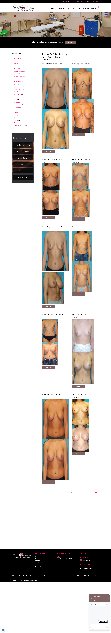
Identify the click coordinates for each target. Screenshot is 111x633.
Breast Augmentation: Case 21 (52, 394)
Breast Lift (16, 74)
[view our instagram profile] (67, 2)
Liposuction (16, 107)
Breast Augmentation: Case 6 (52, 227)
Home (36, 556)
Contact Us (38, 566)
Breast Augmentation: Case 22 (52, 314)
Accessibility (14, 580)
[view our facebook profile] (65, 2)
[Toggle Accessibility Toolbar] (2, 630)
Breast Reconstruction (18, 79)
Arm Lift (15, 61)
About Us (37, 558)
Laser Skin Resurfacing (19, 105)
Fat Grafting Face (18, 94)
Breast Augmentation (18, 71)
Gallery (37, 562)
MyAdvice (45, 576)
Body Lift (16, 63)
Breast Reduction (17, 81)
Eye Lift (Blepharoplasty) (19, 125)
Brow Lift (16, 84)
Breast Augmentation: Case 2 (52, 159)
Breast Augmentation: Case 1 (81, 64)
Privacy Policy (21, 580)
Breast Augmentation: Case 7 (81, 394)
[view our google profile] (63, 2)
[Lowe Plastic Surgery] (23, 8)
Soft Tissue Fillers (17, 117)
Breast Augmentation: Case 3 (81, 159)
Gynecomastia (17, 102)
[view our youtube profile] (68, 2)
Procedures (38, 560)
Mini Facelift (16, 97)
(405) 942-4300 (80, 2)
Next (97, 492)
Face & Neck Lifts (18, 89)
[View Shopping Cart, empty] (98, 8)
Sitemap (35, 580)
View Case (49, 151)
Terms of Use (29, 580)
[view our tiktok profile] (72, 2)
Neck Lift (16, 99)
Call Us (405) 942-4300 (23, 529)
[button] (56, 8)
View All (16, 56)
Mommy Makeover (18, 110)
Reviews (37, 564)
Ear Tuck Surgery (17, 123)
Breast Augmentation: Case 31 (52, 64)
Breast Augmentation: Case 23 (82, 227)
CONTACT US (71, 42)
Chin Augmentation (18, 87)
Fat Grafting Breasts (18, 92)
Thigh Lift (16, 120)
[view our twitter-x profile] (70, 2)
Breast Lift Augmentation (19, 76)
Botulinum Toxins (17, 66)
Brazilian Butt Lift (17, 68)
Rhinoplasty (16, 115)
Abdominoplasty (17, 58)
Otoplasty (16, 112)
